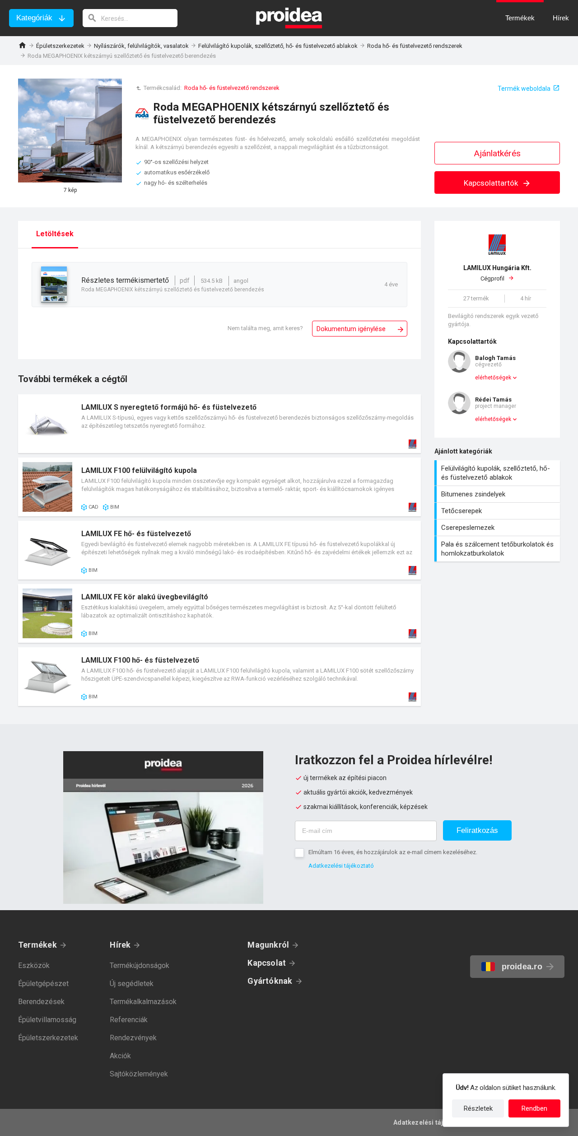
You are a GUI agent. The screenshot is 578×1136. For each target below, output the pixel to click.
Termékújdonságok (139, 965)
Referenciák (129, 1019)
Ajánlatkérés (497, 153)
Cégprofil (497, 273)
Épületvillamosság (47, 1019)
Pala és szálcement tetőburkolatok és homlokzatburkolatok (498, 548)
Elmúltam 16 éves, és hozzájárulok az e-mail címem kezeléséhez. (392, 852)
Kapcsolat (266, 963)
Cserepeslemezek (498, 527)
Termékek (37, 944)
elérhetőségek (493, 377)
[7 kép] (70, 130)
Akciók (120, 1056)
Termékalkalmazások (143, 1001)
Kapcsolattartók (492, 182)
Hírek (120, 944)
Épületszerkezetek (60, 45)
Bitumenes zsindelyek (498, 494)
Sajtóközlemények (139, 1074)
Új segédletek (132, 983)
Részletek (478, 1108)
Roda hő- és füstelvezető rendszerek (414, 45)
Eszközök (34, 965)
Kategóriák (34, 18)
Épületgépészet (43, 983)
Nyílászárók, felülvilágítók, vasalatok (141, 45)
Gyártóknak (269, 981)
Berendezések (41, 1001)
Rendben (534, 1108)
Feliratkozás (477, 830)
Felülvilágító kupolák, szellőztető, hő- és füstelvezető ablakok (278, 45)
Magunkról (268, 944)
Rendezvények (133, 1037)
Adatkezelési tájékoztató (341, 865)
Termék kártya (219, 423)
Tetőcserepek (498, 511)
